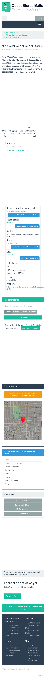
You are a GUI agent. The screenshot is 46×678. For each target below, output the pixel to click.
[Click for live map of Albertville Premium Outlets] (23, 420)
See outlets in (29, 258)
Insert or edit (33, 648)
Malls (22, 509)
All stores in (23, 215)
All (22, 514)
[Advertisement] (23, 99)
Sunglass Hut (10, 470)
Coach (7, 473)
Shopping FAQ (14, 650)
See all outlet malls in (25, 247)
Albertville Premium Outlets (16, 211)
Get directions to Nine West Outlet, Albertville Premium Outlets (24, 394)
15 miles (8, 312)
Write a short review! (31, 328)
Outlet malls (13, 625)
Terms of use (33, 653)
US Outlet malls (34, 623)
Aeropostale (9, 484)
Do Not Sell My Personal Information (34, 658)
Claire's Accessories (12, 467)
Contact (31, 645)
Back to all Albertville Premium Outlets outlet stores (24, 608)
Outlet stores (13, 628)
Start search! (23, 317)
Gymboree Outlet (11, 480)
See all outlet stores (27, 226)
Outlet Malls (22, 500)
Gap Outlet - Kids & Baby (14, 463)
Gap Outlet (9, 460)
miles (16, 312)
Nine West (10, 223)
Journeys (8, 477)
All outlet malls (34, 635)
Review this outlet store (15, 150)
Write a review (11, 596)
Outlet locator (14, 630)
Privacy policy (33, 650)
